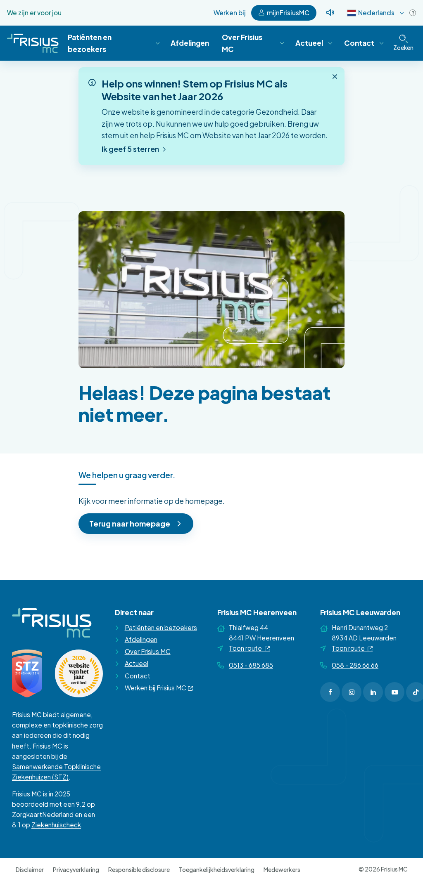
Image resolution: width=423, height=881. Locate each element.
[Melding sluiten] (335, 76)
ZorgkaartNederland (43, 814)
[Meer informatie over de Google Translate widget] (412, 12)
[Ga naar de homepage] (33, 43)
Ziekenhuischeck (56, 825)
